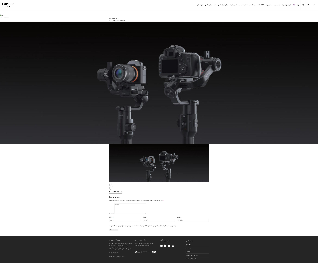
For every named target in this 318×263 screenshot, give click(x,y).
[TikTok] (169, 253)
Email (144, 226)
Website (179, 226)
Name (110, 226)
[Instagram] (165, 253)
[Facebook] (161, 253)
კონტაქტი (188, 253)
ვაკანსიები (189, 256)
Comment (111, 222)
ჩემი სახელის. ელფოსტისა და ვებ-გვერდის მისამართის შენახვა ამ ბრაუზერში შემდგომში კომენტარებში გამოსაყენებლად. (143, 234)
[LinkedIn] (173, 253)
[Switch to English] (294, 13)
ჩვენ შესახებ (189, 249)
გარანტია (188, 260)
